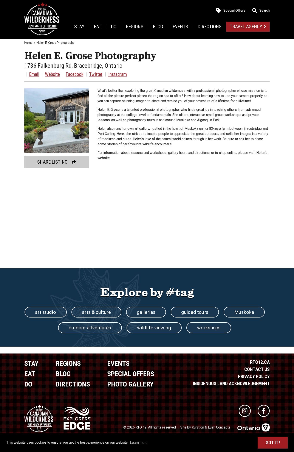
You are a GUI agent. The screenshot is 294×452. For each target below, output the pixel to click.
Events (180, 26)
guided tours (194, 312)
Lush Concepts (219, 427)
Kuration (198, 427)
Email (34, 74)
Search (264, 10)
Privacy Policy (254, 376)
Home (28, 42)
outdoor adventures (90, 327)
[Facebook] (264, 411)
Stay (79, 26)
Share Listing (52, 162)
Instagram (117, 74)
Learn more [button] (138, 442)
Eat (97, 26)
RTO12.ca (260, 362)
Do (113, 26)
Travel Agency (246, 26)
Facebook (74, 74)
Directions (209, 26)
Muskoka (244, 312)
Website (52, 74)
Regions (134, 26)
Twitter (95, 74)
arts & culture (96, 312)
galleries (146, 312)
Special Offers (234, 10)
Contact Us (257, 369)
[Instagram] (245, 411)
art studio (45, 312)
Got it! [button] (273, 442)
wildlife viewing (154, 327)
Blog (158, 26)
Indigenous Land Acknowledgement (231, 383)
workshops (209, 327)
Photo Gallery (130, 384)
